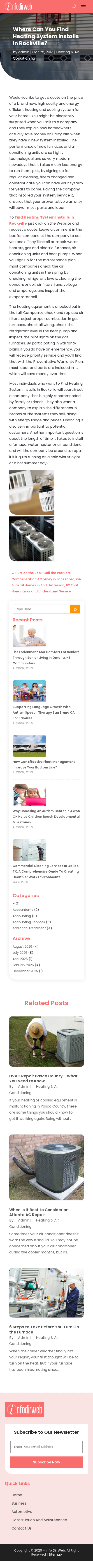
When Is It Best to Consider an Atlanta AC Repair (39, 1212)
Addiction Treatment (29, 928)
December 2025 (25, 971)
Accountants (23, 909)
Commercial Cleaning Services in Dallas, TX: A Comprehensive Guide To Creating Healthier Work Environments (46, 871)
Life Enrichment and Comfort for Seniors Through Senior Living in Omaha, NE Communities (46, 657)
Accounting (22, 916)
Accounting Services (29, 922)
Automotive (22, 1511)
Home (17, 1495)
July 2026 (20, 952)
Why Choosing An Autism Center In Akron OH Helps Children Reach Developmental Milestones (46, 816)
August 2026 (22, 946)
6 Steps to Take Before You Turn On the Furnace (44, 1329)
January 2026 (23, 965)
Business (19, 1503)
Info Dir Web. (56, 1550)
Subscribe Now (46, 1462)
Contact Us (22, 1528)
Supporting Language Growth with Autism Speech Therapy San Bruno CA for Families (44, 712)
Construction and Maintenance (39, 1520)
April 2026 (20, 959)
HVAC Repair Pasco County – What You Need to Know (43, 1078)
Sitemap (55, 1554)
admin (23, 52)
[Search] (75, 609)
